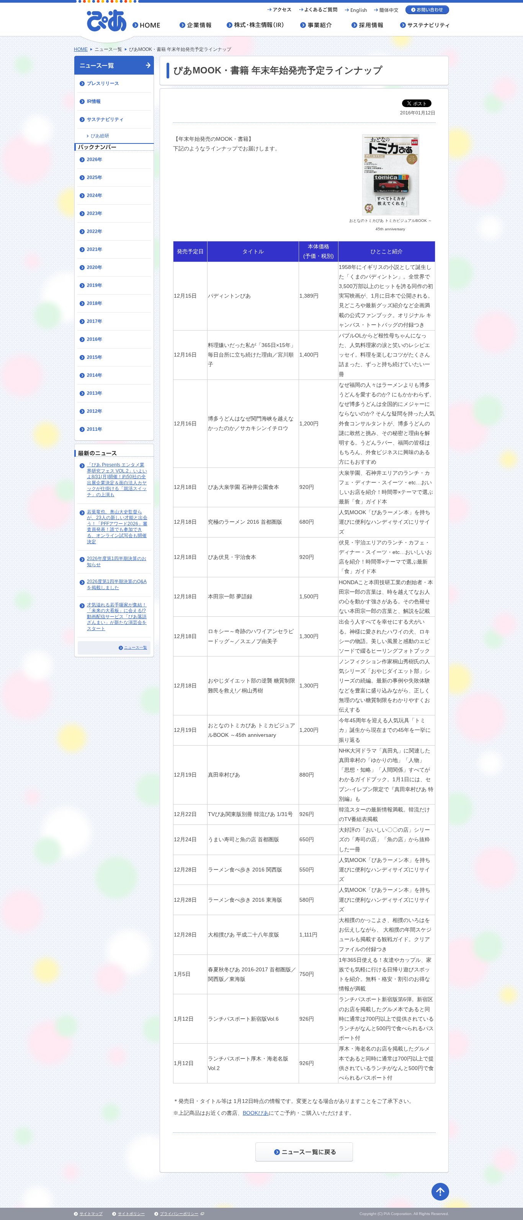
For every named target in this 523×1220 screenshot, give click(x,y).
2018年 (94, 303)
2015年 (94, 357)
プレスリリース (103, 83)
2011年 (94, 429)
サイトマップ (91, 1214)
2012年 (94, 411)
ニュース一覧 (135, 647)
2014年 (94, 375)
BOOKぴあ (256, 1113)
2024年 (94, 195)
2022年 (94, 231)
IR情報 (94, 101)
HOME (81, 49)
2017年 (94, 321)
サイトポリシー (131, 1214)
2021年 (94, 249)
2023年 (94, 213)
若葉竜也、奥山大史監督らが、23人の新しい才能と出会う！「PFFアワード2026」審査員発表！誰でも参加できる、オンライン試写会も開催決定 (117, 526)
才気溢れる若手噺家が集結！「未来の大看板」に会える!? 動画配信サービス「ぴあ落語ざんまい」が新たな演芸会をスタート (117, 616)
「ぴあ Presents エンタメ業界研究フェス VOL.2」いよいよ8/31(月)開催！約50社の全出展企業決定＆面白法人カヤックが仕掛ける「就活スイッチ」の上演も (117, 479)
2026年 (94, 159)
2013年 (94, 393)
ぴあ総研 (100, 135)
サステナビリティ (105, 119)
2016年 (94, 339)
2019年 (94, 285)
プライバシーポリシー (179, 1214)
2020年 (94, 267)
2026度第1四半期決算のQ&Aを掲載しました (117, 584)
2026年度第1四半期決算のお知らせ (116, 561)
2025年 (94, 177)
